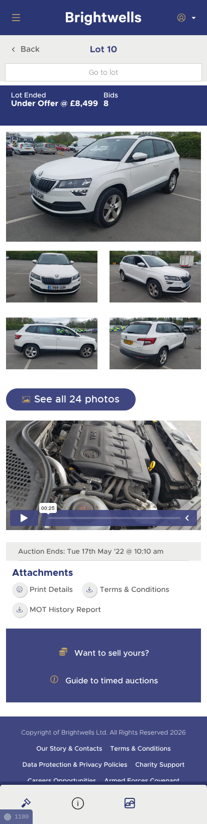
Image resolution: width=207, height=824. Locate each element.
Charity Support (159, 765)
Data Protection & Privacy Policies (75, 765)
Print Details (51, 589)
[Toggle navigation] (14, 18)
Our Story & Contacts (69, 749)
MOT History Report (65, 609)
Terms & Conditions (134, 589)
